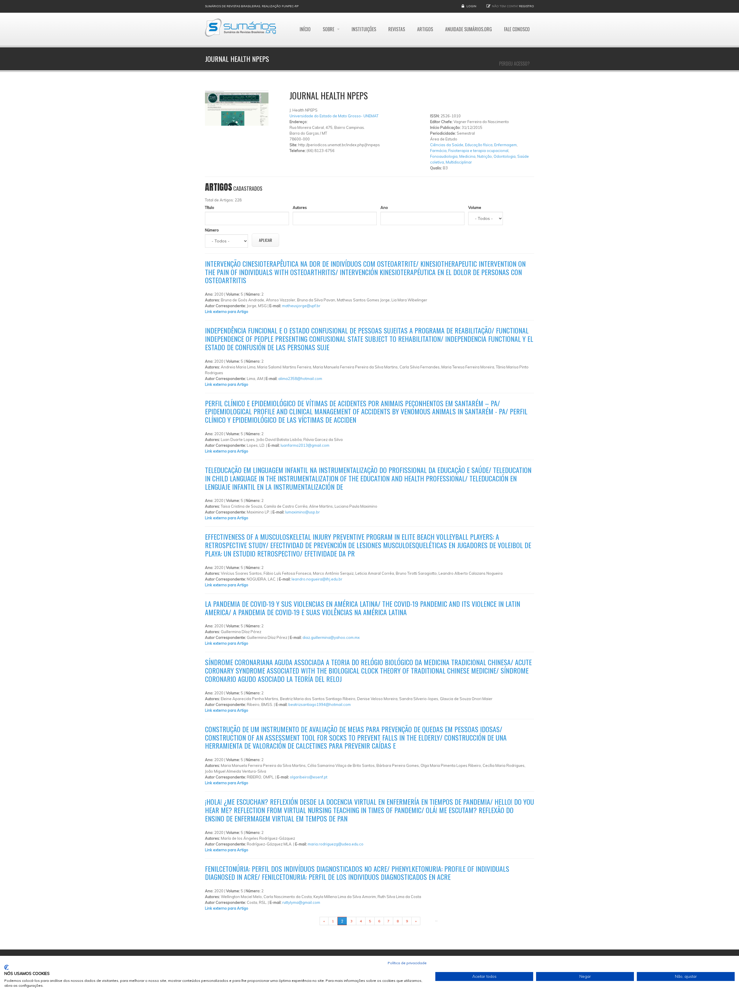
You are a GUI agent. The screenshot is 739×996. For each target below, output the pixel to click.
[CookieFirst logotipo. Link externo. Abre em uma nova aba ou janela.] (6, 967)
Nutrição (484, 156)
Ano (384, 207)
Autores (300, 207)
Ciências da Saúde (446, 144)
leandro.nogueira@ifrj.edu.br (317, 579)
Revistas (396, 29)
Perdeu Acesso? (514, 63)
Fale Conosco (517, 29)
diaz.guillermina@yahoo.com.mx (331, 637)
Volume (474, 207)
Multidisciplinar (459, 162)
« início (310, 921)
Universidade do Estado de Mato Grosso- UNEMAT (334, 116)
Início (305, 29)
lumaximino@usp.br (302, 512)
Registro (526, 6)
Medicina (467, 156)
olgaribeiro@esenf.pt (308, 777)
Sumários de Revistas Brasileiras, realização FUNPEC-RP (251, 6)
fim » (427, 921)
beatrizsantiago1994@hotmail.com (319, 704)
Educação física (478, 144)
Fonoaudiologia (444, 156)
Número (212, 230)
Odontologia (505, 156)
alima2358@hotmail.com (300, 378)
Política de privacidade (407, 963)
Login (471, 6)
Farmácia (438, 150)
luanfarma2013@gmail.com (305, 445)
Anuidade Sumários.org (468, 29)
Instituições (364, 29)
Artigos (425, 29)
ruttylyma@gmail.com (301, 902)
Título (209, 207)
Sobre (329, 29)
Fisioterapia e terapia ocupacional (478, 150)
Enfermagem (505, 144)
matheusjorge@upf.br (301, 305)
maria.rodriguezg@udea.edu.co (335, 844)
